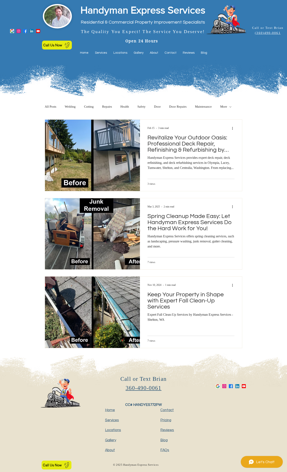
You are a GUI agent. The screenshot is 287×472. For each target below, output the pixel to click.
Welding (70, 107)
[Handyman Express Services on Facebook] (25, 31)
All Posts (50, 107)
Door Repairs (178, 107)
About (110, 450)
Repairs (107, 107)
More (223, 107)
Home (110, 410)
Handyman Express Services (142, 9)
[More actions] (233, 128)
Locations (113, 430)
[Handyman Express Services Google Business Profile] (12, 31)
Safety (141, 107)
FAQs (164, 450)
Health (124, 107)
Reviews (167, 430)
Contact (167, 410)
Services (112, 420)
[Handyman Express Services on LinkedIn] (32, 31)
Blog (164, 440)
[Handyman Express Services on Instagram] (19, 31)
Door (157, 107)
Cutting (89, 107)
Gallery (110, 440)
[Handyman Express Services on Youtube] (38, 31)
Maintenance (203, 107)
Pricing (165, 420)
